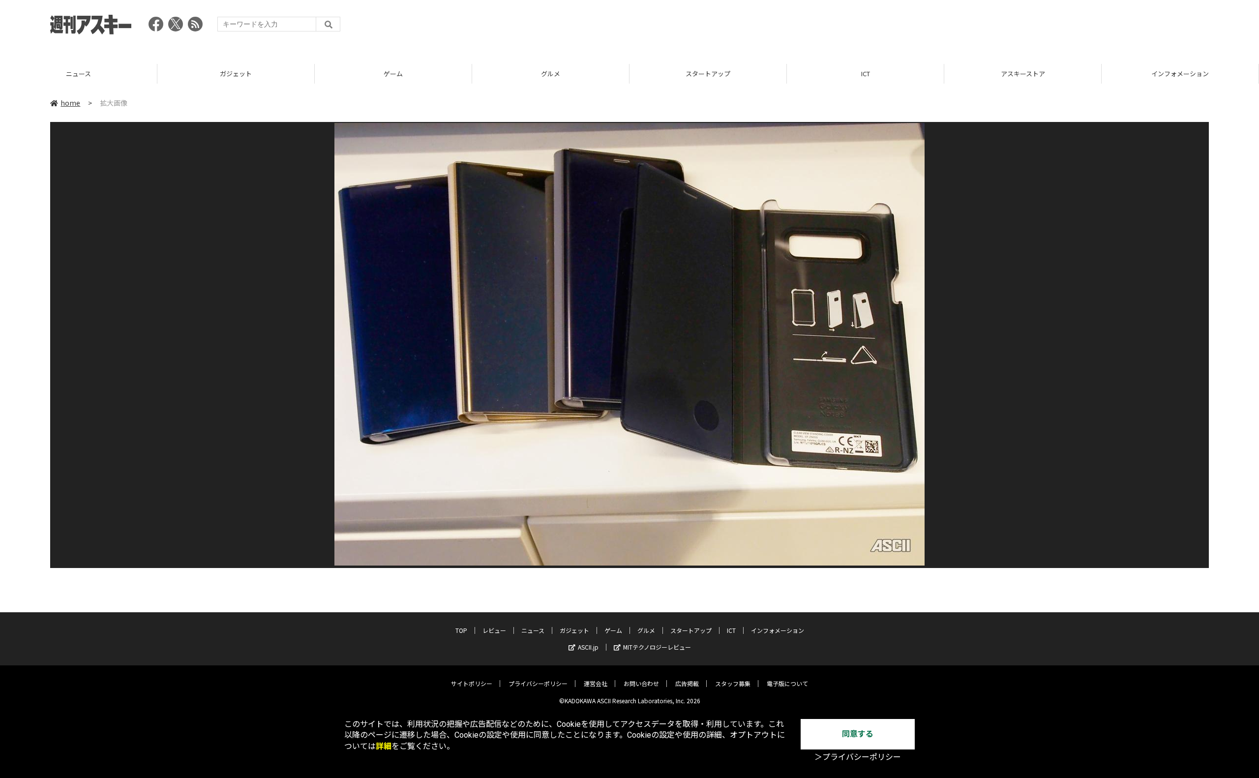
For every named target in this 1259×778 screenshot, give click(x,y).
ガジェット (236, 73)
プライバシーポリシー (538, 683)
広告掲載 (687, 683)
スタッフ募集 (732, 683)
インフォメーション (1180, 73)
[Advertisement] (1030, 27)
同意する (857, 734)
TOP (461, 630)
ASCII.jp (588, 647)
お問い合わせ (641, 683)
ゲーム (393, 73)
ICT (865, 73)
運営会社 (595, 683)
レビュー (494, 630)
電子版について (787, 683)
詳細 (383, 746)
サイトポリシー (471, 683)
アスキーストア (1023, 73)
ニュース (78, 73)
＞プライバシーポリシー (857, 757)
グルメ (550, 73)
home (70, 103)
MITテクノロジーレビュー (657, 647)
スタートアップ (708, 73)
